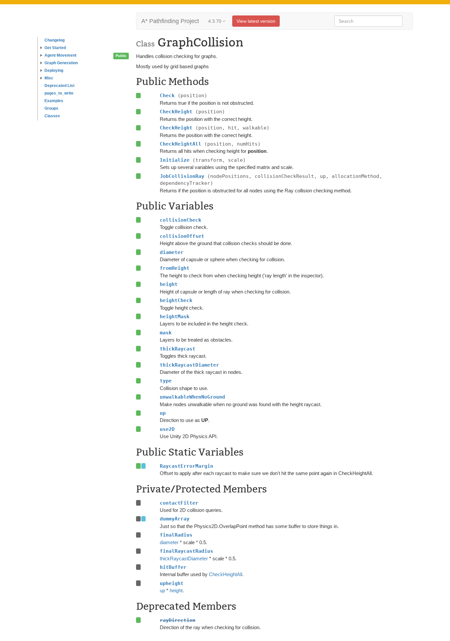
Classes (52, 116)
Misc (48, 78)
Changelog (54, 40)
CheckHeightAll (225, 574)
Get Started (55, 47)
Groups (51, 108)
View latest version (256, 21)
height (176, 590)
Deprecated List (59, 85)
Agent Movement (60, 55)
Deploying (53, 70)
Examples (53, 100)
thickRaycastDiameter (184, 558)
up (162, 590)
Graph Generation (61, 63)
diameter (169, 542)
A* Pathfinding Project (170, 21)
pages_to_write (58, 93)
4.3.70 (215, 21)
